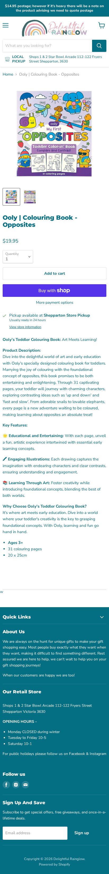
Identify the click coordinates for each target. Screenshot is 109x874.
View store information (25, 327)
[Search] (99, 46)
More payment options (54, 303)
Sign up (81, 833)
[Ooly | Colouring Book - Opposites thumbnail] (11, 196)
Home (8, 74)
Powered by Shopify (54, 864)
